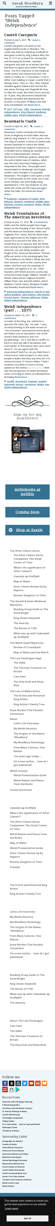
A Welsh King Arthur (11, 1105)
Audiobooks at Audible (27, 492)
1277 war (17, 109)
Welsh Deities (8, 1186)
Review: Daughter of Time (30, 595)
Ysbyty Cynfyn (8, 1121)
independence (12, 112)
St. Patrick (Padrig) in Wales (14, 1111)
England (32, 381)
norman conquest (24, 204)
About (13, 719)
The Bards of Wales (10, 1131)
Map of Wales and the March (31, 652)
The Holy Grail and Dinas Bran (28, 1045)
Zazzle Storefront (21, 790)
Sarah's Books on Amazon (13, 1167)
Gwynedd (9, 384)
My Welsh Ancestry (25, 728)
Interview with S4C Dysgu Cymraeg (17, 1102)
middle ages (11, 115)
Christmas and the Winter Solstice (17, 1108)
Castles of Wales (9, 1144)
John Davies (43, 294)
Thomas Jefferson (30, 297)
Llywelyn (18, 201)
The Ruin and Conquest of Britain (16, 1179)
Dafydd (46, 109)
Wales (38, 204)
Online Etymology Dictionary (14, 1160)
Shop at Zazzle (29, 530)
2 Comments (41, 222)
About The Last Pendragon (26, 1020)
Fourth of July (42, 291)
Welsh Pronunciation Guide (30, 775)
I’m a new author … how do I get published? (21, 1124)
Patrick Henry (11, 297)
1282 (26, 109)
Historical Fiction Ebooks (13, 1150)
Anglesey (12, 198)
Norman (8, 204)
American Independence (20, 291)
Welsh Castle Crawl (10, 1183)
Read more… (35, 104)
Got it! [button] (27, 1218)
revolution (30, 384)
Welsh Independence (30, 115)
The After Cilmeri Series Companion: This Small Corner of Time (28, 559)
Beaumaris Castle (20, 121)
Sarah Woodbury (27, 3)
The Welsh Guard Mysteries (27, 643)
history (19, 384)
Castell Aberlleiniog (11, 1114)
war (47, 384)
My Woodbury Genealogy (29, 742)
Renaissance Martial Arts (13, 1163)
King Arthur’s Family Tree (29, 704)
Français (15, 867)
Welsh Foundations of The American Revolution (27, 215)
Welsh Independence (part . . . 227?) (23, 308)
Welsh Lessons (19, 771)
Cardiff (10, 381)
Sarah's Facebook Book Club (14, 1173)
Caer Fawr (20, 676)
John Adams (28, 294)
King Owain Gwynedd (27, 618)
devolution (21, 381)
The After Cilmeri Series (25, 550)
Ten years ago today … (27, 756)
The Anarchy (21, 623)
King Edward (28, 112)
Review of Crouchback (27, 647)
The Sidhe (20, 662)
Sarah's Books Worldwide (13, 1170)
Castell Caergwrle (20, 35)
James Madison (12, 294)
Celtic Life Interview (26, 723)
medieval (41, 112)
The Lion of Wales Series (25, 691)
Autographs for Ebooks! (12, 1141)
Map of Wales (22, 581)
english (42, 381)
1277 (9, 109)
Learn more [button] (11, 1208)
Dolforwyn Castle (9, 1127)
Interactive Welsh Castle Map (15, 1154)
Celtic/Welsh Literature (12, 1147)
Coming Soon (27, 512)
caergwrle (35, 109)
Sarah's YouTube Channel (13, 1176)
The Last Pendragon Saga (25, 658)
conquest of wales (28, 198)
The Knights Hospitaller (12, 1118)
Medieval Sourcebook (11, 1157)
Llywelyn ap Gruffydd (26, 576)
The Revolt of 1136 (25, 628)
